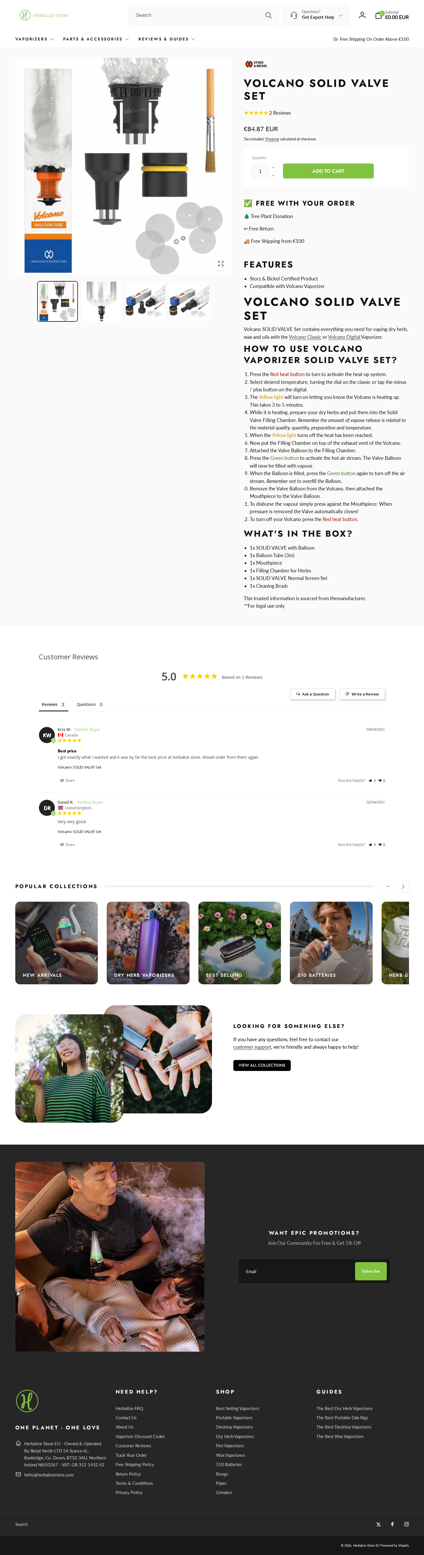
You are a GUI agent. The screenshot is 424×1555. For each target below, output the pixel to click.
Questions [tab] (86, 704)
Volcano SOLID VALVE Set (79, 767)
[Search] (268, 15)
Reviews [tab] (49, 704)
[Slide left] (388, 886)
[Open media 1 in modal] (123, 166)
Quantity (259, 158)
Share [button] (70, 780)
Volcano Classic (305, 337)
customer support (252, 1047)
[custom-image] (27, 1411)
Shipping (272, 139)
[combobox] (203, 15)
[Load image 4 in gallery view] (189, 301)
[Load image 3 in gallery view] (145, 301)
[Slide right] (403, 886)
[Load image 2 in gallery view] (101, 301)
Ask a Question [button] (315, 694)
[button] (392, 15)
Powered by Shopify (394, 1545)
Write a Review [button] (365, 694)
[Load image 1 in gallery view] (58, 301)
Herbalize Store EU (366, 1545)
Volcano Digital (344, 337)
